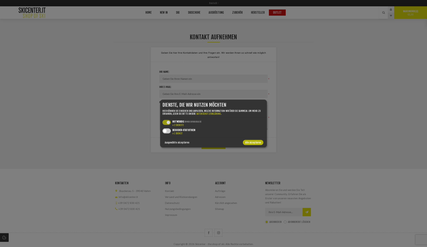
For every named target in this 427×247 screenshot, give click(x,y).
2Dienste (178, 124)
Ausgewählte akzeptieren (177, 142)
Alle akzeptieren (253, 142)
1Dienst (177, 133)
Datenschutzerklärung (208, 113)
